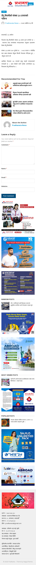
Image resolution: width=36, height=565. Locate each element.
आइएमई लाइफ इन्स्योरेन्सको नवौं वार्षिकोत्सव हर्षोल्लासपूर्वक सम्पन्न (22, 84)
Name (4, 168)
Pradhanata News (12, 23)
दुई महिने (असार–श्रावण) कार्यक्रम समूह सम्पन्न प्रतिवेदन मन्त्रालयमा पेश (23, 104)
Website (4, 186)
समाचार (4, 12)
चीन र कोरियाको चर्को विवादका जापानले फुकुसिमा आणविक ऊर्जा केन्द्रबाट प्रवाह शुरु (22, 304)
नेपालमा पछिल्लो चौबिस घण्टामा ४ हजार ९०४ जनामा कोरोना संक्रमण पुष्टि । (22, 421)
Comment (5, 145)
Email (3, 177)
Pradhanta (11, 562)
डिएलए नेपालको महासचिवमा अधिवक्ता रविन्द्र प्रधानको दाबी (22, 93)
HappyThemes (28, 562)
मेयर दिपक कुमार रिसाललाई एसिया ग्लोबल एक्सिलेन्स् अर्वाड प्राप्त (23, 112)
